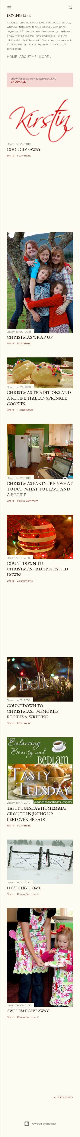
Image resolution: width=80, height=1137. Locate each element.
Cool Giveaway (24, 149)
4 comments (25, 409)
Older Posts (63, 1097)
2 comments (25, 580)
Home (12, 57)
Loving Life (19, 15)
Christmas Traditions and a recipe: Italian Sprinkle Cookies (39, 398)
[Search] (70, 7)
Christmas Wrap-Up (30, 337)
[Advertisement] (40, 195)
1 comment (24, 155)
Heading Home (24, 888)
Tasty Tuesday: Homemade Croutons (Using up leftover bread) (36, 813)
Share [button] (10, 155)
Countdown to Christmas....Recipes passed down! (37, 569)
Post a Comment (27, 500)
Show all (18, 81)
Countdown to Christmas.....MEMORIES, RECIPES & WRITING (33, 711)
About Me (27, 57)
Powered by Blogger (43, 1123)
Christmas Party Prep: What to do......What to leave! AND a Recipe (40, 489)
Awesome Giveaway (28, 1011)
